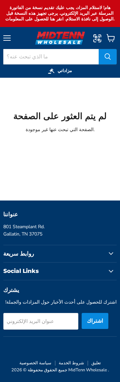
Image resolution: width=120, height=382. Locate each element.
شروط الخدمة (71, 363)
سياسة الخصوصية (35, 363)
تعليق (96, 363)
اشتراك (95, 321)
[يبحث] (108, 56)
